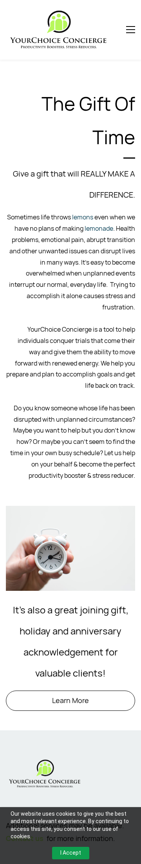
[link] (45, 763)
